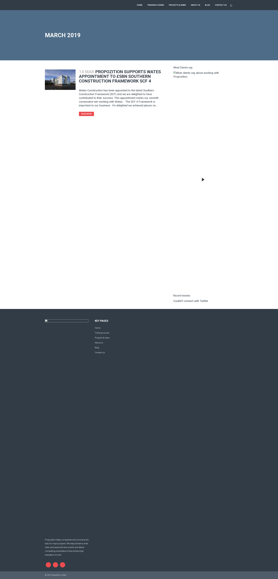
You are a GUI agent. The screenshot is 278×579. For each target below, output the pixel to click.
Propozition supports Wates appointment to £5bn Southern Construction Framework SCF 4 (120, 76)
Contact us (100, 352)
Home (97, 328)
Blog (97, 347)
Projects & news (102, 338)
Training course (102, 333)
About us (99, 343)
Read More (86, 114)
